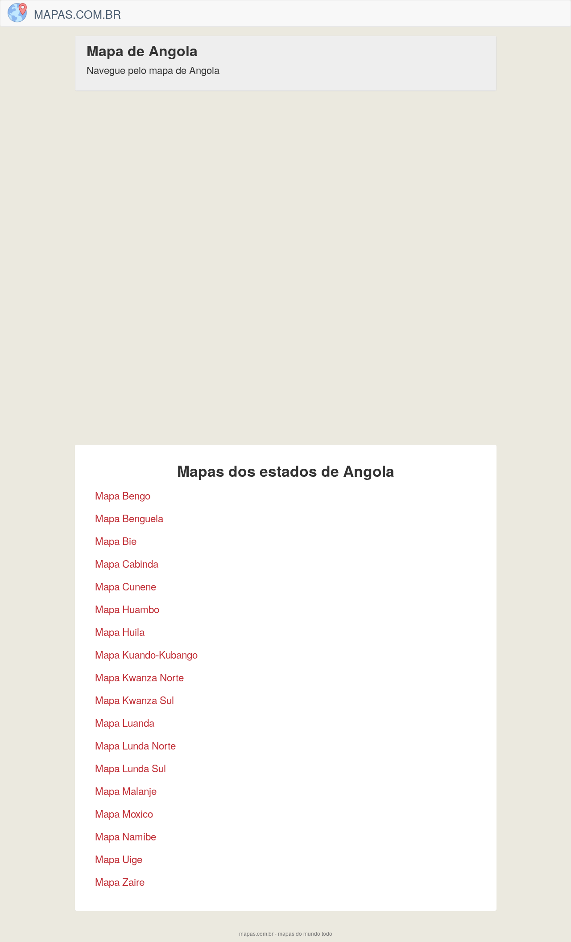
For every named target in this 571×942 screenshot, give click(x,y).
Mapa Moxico (124, 813)
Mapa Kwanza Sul (134, 699)
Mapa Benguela (129, 518)
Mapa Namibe (125, 836)
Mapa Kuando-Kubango (146, 654)
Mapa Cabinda (126, 563)
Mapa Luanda (124, 722)
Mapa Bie (116, 540)
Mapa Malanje (126, 790)
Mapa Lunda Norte (135, 745)
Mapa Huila (120, 631)
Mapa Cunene (125, 586)
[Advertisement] (285, 166)
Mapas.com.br (77, 14)
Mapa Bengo (122, 495)
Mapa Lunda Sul (130, 768)
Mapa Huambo (127, 609)
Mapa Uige (118, 859)
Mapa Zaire (120, 881)
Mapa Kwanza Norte (139, 677)
